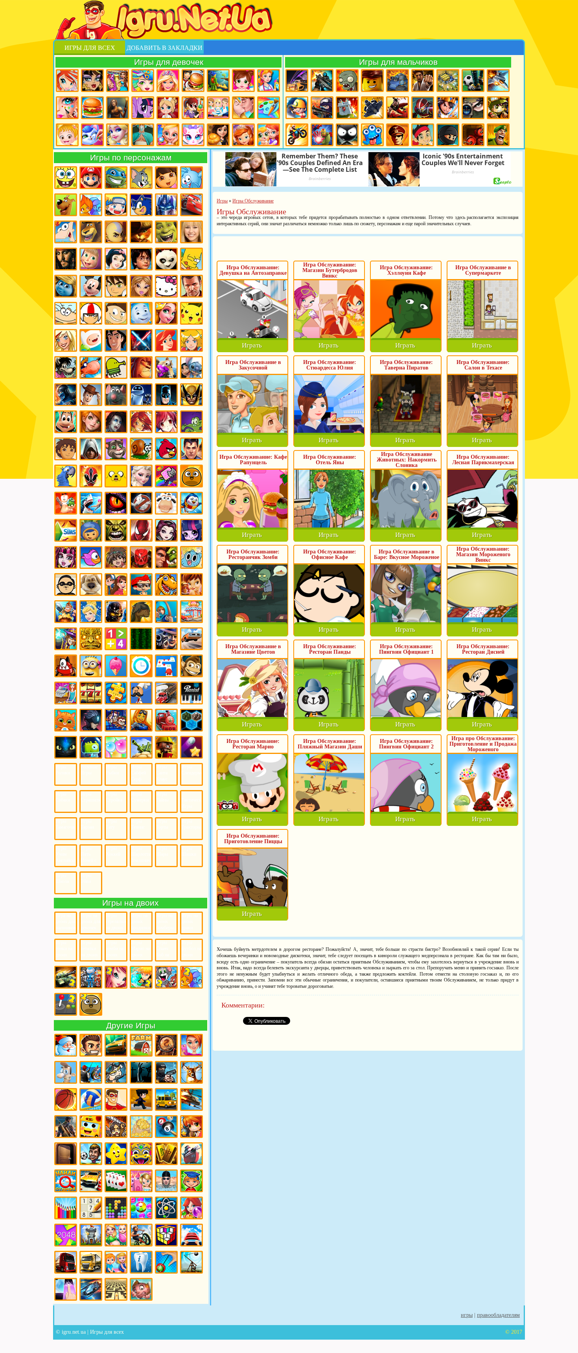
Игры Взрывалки (473, 135)
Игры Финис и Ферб (65, 232)
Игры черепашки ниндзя (116, 177)
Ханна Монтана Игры (191, 232)
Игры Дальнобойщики (91, 1262)
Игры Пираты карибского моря (65, 259)
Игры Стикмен (347, 135)
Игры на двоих (130, 902)
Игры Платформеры (91, 720)
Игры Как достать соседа (65, 1072)
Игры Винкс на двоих (116, 977)
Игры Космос (91, 1289)
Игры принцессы (117, 135)
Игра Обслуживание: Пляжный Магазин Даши (330, 744)
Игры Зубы (141, 1262)
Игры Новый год (65, 1045)
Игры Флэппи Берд (91, 557)
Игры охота (191, 1072)
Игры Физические (166, 1208)
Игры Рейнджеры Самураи (91, 476)
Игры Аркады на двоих (65, 1004)
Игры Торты (162, 824)
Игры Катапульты (191, 1262)
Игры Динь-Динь (191, 584)
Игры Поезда (166, 720)
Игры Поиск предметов (166, 1045)
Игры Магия (65, 639)
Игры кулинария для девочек (92, 107)
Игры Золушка (91, 611)
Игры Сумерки (140, 797)
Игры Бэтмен (166, 394)
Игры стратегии (448, 80)
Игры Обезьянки (191, 666)
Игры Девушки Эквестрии (191, 530)
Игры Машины (191, 639)
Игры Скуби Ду (65, 205)
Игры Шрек (166, 232)
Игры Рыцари (448, 107)
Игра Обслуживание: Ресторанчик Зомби (253, 554)
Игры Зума (141, 1153)
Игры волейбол (91, 1099)
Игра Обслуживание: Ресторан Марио (253, 744)
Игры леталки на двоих (89, 949)
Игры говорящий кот (116, 449)
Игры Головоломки (166, 1235)
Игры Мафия (166, 639)
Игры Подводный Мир (141, 720)
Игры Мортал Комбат (65, 394)
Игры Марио (91, 177)
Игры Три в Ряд (141, 1208)
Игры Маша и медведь (91, 259)
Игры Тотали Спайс (191, 340)
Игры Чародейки (141, 422)
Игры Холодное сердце (141, 476)
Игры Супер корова (91, 367)
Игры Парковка (91, 1181)
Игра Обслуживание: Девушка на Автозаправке (253, 270)
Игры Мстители (322, 135)
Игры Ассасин (91, 449)
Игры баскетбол (65, 1099)
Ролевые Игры (89, 770)
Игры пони (143, 107)
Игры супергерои (116, 1099)
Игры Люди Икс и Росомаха (191, 394)
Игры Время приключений (116, 476)
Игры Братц (141, 286)
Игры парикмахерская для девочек (143, 80)
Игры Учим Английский (65, 854)
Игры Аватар (116, 232)
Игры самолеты (498, 80)
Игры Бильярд (166, 1126)
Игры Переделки (141, 1181)
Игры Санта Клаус (162, 773)
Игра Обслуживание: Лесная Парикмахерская (483, 459)
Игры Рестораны (218, 135)
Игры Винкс (67, 80)
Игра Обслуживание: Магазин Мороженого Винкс (483, 554)
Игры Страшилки (91, 797)
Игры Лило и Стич (191, 367)
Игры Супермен (191, 449)
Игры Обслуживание (65, 693)
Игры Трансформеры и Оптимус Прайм (166, 205)
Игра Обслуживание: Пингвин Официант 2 (406, 744)
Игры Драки (422, 80)
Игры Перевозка (166, 693)
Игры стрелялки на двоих (116, 921)
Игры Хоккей (113, 851)
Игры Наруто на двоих (141, 977)
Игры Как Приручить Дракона (65, 747)
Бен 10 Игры (116, 286)
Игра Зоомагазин (268, 135)
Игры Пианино (191, 693)
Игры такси (166, 1099)
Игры (467, 1315)
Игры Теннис (138, 824)
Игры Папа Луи (141, 693)
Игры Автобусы (91, 1126)
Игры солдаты (116, 1072)
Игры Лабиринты (116, 1289)
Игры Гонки (297, 80)
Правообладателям (498, 1315)
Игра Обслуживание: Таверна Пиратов (406, 365)
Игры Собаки (62, 797)
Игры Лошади (141, 611)
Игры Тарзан (87, 824)
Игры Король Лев (141, 367)
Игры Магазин (191, 611)
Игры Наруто (116, 205)
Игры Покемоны (191, 313)
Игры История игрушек (91, 394)
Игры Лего (372, 80)
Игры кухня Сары (193, 107)
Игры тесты (218, 107)
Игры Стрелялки (322, 80)
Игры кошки (193, 135)
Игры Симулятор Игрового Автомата (91, 693)
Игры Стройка (114, 797)
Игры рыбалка (91, 1072)
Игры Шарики (191, 1208)
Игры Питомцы (65, 720)
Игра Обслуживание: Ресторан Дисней (483, 649)
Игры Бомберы (191, 1126)
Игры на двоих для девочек (91, 921)
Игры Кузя (65, 422)
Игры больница (168, 107)
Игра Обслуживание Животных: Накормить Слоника (406, 459)
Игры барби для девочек (168, 80)
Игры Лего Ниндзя (116, 611)
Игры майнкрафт (297, 107)
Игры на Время (141, 666)
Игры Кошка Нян (166, 476)
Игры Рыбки (112, 770)
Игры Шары (162, 851)
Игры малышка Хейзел (67, 135)
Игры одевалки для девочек (117, 80)
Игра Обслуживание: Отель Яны (329, 459)
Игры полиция (166, 1072)
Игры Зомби (347, 80)
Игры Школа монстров (92, 80)
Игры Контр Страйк (322, 107)
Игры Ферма (141, 1045)
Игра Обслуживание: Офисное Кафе (329, 554)
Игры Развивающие (191, 1181)
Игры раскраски (268, 107)
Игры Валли (141, 394)
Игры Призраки (141, 503)
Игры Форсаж (116, 1045)
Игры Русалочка (166, 340)
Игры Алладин (116, 340)
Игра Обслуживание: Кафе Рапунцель (253, 459)
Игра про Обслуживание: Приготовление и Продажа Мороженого (483, 743)
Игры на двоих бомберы (165, 921)
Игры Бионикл (141, 557)
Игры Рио (65, 476)
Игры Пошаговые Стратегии (191, 720)
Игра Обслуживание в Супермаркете (483, 270)
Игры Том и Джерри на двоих (166, 977)
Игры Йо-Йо (166, 1262)
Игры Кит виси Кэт (116, 313)
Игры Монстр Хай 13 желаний (65, 557)
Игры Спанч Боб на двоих (162, 950)
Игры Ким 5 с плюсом (91, 422)
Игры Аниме (166, 422)
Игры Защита (65, 611)
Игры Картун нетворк (91, 340)
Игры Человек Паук (141, 530)
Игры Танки (397, 80)
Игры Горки (191, 1235)
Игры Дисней (116, 259)
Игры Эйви (86, 878)
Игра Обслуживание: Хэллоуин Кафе (406, 270)
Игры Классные (91, 1045)
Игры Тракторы (191, 824)
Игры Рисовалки (65, 1208)
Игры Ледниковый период (166, 367)
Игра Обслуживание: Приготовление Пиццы (253, 838)
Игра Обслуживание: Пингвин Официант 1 (406, 649)
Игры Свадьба (168, 135)
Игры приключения (117, 107)
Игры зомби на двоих (114, 949)
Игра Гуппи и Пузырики (141, 584)
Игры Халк (116, 530)
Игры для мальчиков (398, 61)
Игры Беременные (116, 1235)
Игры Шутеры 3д (65, 1126)
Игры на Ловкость (166, 666)
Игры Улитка (141, 449)
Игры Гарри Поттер (141, 259)
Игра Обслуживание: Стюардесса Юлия (329, 365)
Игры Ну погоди (65, 367)
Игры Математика (116, 639)
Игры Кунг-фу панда (166, 259)
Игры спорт (141, 1099)
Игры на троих (91, 977)
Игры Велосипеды (141, 1235)
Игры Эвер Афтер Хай (166, 530)
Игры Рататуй (116, 394)
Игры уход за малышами (243, 80)
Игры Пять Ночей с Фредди (88, 856)
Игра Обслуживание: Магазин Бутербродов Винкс (329, 270)
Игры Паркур (397, 107)
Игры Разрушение (166, 747)
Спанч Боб (65, 177)
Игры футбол (473, 80)
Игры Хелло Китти (166, 286)
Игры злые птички (166, 449)
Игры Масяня (65, 313)
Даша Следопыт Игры (166, 177)
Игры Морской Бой (191, 1153)
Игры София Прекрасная (243, 135)
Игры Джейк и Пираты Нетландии (422, 135)
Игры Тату (111, 824)
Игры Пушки (141, 747)
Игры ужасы (141, 1072)
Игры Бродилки (218, 80)
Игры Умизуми (91, 530)
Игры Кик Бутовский (91, 313)
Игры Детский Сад (116, 1262)
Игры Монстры (372, 135)
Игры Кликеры (65, 1289)
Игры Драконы (116, 503)
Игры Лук (166, 611)
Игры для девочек (168, 61)
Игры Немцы (397, 135)
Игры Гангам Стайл (65, 584)
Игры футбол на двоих (191, 949)
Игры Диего (65, 449)
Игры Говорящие (91, 584)
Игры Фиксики (141, 313)
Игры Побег (116, 720)
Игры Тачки (191, 205)
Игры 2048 (65, 1235)
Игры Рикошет (191, 747)
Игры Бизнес (141, 1126)
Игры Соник (141, 205)
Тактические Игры (191, 803)
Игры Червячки (65, 503)
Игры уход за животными (92, 135)
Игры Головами (91, 1153)
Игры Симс (65, 530)
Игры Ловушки (141, 1289)
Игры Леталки (372, 107)
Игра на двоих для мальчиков (65, 921)
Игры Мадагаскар (91, 232)
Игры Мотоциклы (297, 135)
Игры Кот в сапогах (141, 232)
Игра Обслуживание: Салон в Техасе (483, 365)
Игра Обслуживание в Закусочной (253, 365)
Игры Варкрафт (166, 557)
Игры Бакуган (116, 557)
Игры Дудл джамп (116, 367)
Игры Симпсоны (191, 259)
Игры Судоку (91, 1208)
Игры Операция (143, 135)
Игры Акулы (91, 503)
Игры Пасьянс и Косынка (116, 1181)
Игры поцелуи (243, 107)
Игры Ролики (62, 770)
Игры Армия (498, 107)
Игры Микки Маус (91, 286)
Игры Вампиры (116, 422)
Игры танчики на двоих (65, 977)
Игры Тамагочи (64, 824)
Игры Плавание (166, 1181)
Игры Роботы (422, 107)
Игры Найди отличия (65, 1181)
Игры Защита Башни (91, 1235)
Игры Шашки (188, 851)
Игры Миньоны (91, 666)
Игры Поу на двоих (91, 1004)
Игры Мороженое (116, 666)
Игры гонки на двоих (63, 949)
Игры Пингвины (191, 503)
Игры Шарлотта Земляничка (141, 854)
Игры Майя (91, 639)
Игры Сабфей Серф (138, 773)
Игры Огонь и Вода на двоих (191, 977)
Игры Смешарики (191, 177)
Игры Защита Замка (347, 107)
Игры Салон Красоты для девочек (191, 1045)
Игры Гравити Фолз (116, 584)
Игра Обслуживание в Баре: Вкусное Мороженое (406, 554)
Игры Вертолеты (191, 1099)
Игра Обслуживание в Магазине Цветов (253, 649)
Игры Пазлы (116, 693)
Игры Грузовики (65, 1262)
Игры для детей (116, 1153)
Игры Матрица (141, 639)
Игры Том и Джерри (141, 177)
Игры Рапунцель (166, 313)
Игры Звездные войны (141, 340)
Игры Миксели (65, 666)
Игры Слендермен (191, 770)
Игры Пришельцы (91, 747)
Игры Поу (191, 476)
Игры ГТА (191, 286)
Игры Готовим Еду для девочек (193, 80)
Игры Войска (498, 135)
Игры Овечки (166, 503)
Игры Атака (116, 1126)
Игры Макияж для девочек (67, 107)
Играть (252, 345)
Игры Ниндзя (448, 135)
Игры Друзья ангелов (65, 340)
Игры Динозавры (166, 584)
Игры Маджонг (166, 1153)
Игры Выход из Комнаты (65, 1153)
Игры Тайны (162, 797)
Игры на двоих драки (189, 921)
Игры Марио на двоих (140, 949)
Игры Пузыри (116, 747)
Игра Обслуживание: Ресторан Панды (329, 649)
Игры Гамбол (191, 557)
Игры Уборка (268, 80)
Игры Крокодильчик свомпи (191, 422)
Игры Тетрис (116, 1208)
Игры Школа (62, 878)
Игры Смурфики (65, 286)
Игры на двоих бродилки (140, 921)
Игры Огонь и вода (91, 205)
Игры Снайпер (473, 107)
